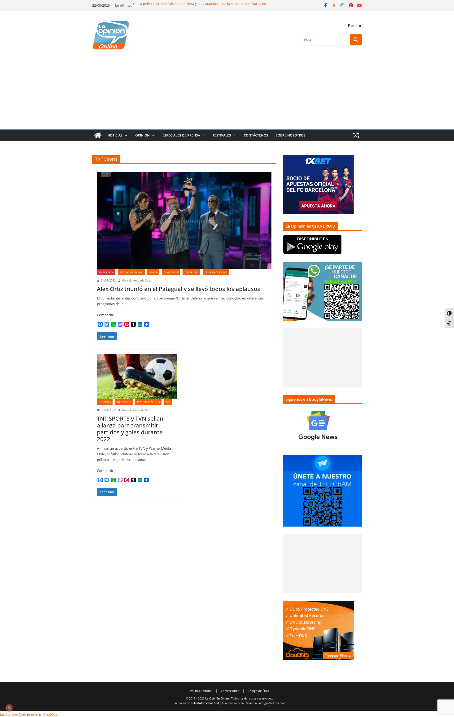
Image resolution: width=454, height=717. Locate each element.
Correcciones (230, 691)
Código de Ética (258, 691)
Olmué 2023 (171, 272)
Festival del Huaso (131, 272)
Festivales (222, 135)
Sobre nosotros (291, 135)
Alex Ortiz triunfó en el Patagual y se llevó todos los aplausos (178, 289)
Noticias (114, 135)
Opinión (142, 135)
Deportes (105, 402)
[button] (125, 135)
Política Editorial (201, 691)
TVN (168, 402)
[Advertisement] (227, 93)
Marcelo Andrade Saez (137, 280)
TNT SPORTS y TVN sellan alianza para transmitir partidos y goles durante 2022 (130, 428)
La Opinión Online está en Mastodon (30, 714)
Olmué (153, 272)
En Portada (106, 272)
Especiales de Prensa (181, 135)
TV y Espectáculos (216, 272)
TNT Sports (191, 272)
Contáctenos (256, 135)
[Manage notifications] (9, 708)
